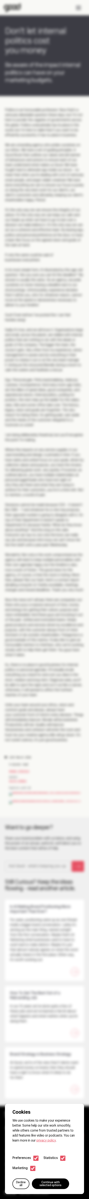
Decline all (21, 1184)
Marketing (20, 1168)
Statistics (50, 1158)
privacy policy (46, 1140)
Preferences (21, 1158)
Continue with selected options (50, 1184)
